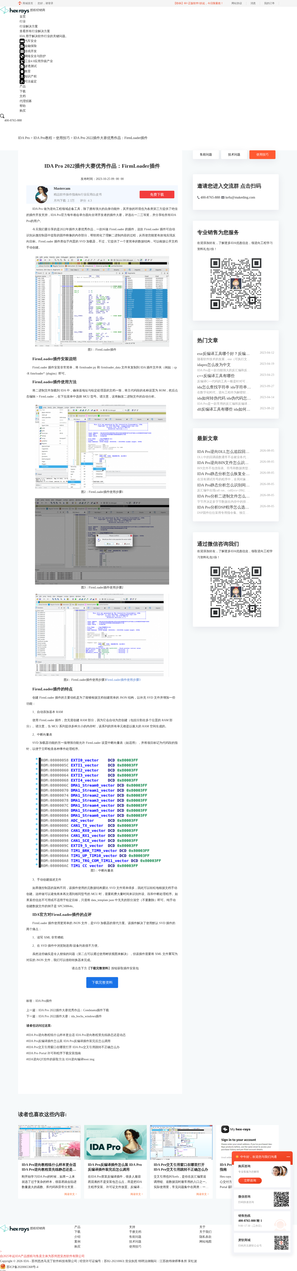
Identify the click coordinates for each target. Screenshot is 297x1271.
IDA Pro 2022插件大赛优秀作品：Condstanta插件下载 (73, 1010)
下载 (23, 91)
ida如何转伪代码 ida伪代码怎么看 (224, 398)
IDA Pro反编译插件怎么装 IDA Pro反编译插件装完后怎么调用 (68, 1041)
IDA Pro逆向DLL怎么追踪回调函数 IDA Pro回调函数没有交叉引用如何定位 (224, 451)
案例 (77, 1241)
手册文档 (135, 1231)
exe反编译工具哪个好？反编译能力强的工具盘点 (224, 353)
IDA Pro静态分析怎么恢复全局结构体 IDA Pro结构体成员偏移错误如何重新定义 (224, 474)
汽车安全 (31, 41)
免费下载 (157, 194)
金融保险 (31, 46)
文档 (23, 96)
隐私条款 (205, 1236)
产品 (23, 86)
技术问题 (234, 154)
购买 (23, 110)
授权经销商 (37, 10)
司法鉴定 (31, 81)
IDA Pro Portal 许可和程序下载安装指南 (53, 1053)
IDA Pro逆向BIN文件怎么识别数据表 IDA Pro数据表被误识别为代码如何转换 (224, 463)
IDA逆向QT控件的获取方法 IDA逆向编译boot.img (60, 1059)
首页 (23, 16)
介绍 (77, 1236)
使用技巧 (63, 138)
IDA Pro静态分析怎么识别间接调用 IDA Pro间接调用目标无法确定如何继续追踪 (224, 485)
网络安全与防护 (35, 56)
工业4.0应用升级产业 (39, 61)
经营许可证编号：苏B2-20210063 (102, 1261)
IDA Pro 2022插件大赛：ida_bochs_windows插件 (70, 1016)
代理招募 (26, 101)
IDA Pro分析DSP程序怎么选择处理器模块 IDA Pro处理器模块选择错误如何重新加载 (224, 507)
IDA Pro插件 (43, 1001)
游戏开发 (31, 51)
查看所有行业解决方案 (35, 31)
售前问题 (206, 154)
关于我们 (205, 1231)
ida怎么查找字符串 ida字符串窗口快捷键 (224, 387)
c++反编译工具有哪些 (216, 376)
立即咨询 (250, 1180)
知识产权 (31, 76)
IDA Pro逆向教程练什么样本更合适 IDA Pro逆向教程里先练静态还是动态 (76, 1035)
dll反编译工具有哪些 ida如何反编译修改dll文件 (224, 409)
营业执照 (131, 1261)
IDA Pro (24, 138)
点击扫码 (250, 186)
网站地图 (205, 1241)
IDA (26, 1261)
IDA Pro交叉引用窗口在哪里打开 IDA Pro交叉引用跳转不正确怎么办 (73, 1047)
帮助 (23, 106)
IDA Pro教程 (42, 138)
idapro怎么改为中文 (214, 365)
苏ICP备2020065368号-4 (22, 1267)
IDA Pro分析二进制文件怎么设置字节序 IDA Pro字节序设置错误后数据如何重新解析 (224, 496)
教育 (28, 71)
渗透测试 (31, 66)
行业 (23, 21)
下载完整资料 (102, 982)
